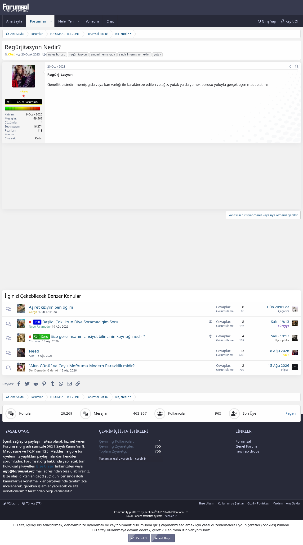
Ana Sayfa (14, 21)
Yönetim (92, 21)
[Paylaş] (290, 66)
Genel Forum (246, 446)
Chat (110, 21)
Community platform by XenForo (151, 512)
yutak (157, 54)
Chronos (34, 341)
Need (34, 351)
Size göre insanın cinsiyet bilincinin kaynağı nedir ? (98, 336)
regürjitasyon (78, 54)
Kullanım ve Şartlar (231, 503)
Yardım (278, 503)
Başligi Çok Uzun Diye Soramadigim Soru (80, 322)
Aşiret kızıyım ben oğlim (51, 307)
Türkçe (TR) (33, 503)
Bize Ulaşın (45, 466)
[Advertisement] (144, 176)
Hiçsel (285, 370)
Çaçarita (283, 311)
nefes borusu (56, 54)
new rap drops (247, 451)
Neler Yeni (66, 21)
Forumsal (243, 441)
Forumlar (38, 21)
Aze (31, 356)
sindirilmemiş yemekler (134, 54)
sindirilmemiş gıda (103, 54)
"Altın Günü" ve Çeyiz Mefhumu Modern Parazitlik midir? (81, 365)
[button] (51, 21)
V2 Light (12, 503)
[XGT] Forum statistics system (151, 516)
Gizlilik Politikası (258, 503)
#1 (296, 66)
